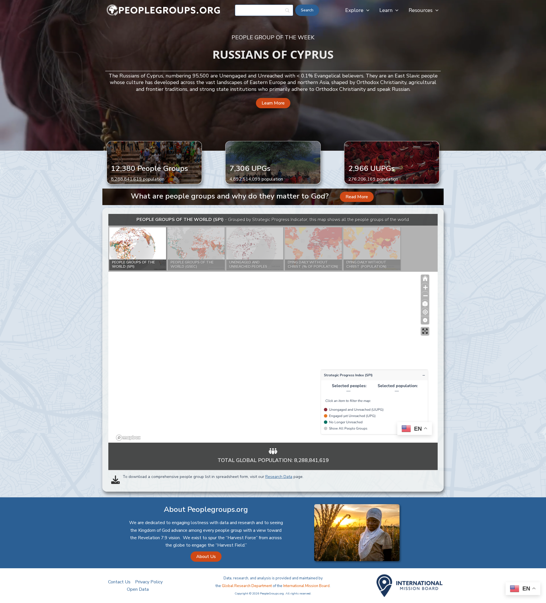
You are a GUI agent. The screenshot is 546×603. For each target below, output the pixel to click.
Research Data (278, 476)
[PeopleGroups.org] (163, 10)
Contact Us (119, 582)
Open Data (138, 589)
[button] (366, 10)
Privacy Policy (149, 582)
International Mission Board (306, 585)
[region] (273, 328)
